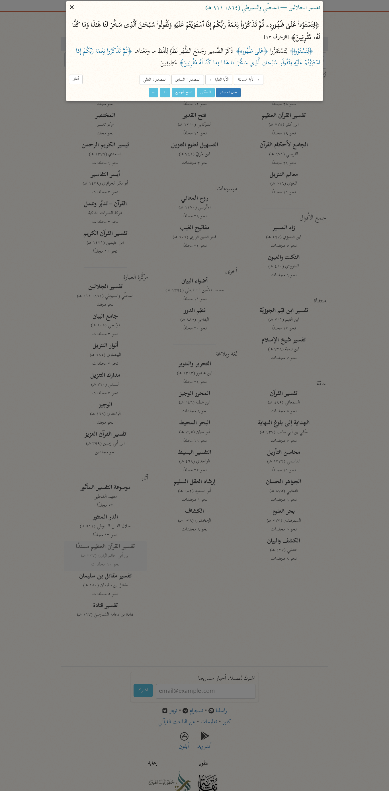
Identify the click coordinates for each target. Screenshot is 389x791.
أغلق (76, 79)
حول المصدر (228, 92)
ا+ (165, 92)
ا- (153, 92)
